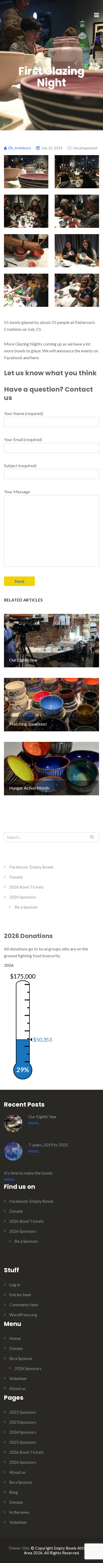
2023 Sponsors (22, 1421)
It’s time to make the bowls (28, 1172)
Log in (14, 1284)
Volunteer (18, 1378)
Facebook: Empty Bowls (31, 866)
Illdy (25, 1548)
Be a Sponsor (26, 906)
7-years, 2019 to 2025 (48, 1144)
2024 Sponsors (22, 1431)
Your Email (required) (23, 439)
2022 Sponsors (22, 1411)
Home (15, 1338)
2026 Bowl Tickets (26, 886)
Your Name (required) (23, 413)
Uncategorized (85, 148)
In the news (19, 1512)
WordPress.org (23, 1314)
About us (17, 1388)
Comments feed (23, 1304)
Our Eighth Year (42, 1116)
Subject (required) (20, 465)
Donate (16, 876)
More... (34, 1122)
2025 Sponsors (22, 1441)
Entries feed (20, 1294)
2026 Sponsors (22, 896)
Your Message (17, 491)
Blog (13, 1492)
